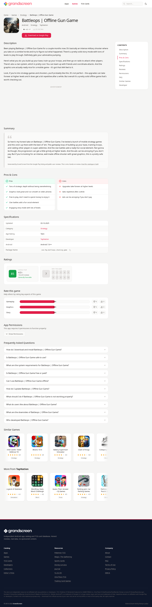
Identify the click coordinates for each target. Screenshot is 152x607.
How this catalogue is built (89, 164)
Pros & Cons (124, 57)
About (107, 553)
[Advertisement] (56, 105)
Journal (57, 569)
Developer (123, 85)
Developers (8, 565)
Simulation (14, 497)
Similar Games (125, 81)
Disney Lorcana (61, 565)
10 (68, 277)
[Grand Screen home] (18, 4)
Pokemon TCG (60, 553)
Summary (123, 53)
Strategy (23, 15)
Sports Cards (60, 561)
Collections (8, 569)
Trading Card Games (63, 581)
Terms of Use (110, 565)
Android (25, 25)
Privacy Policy (110, 569)
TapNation (44, 25)
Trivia (60, 497)
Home (6, 15)
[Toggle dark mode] (145, 3)
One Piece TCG (60, 577)
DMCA (107, 573)
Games (75, 4)
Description (123, 50)
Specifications (124, 61)
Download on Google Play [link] (38, 35)
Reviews (122, 69)
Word (37, 497)
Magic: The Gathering (63, 557)
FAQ (120, 77)
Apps (67, 4)
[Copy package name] (70, 250)
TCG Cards (85, 4)
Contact (108, 557)
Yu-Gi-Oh (58, 573)
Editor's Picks (9, 573)
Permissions (124, 73)
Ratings (122, 65)
